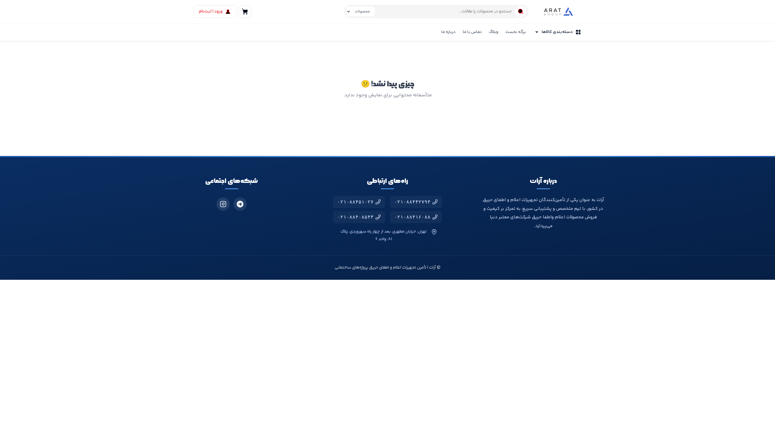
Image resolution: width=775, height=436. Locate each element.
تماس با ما (472, 32)
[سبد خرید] (245, 11)
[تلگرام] (240, 204)
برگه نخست (516, 32)
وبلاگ (493, 32)
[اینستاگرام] (223, 204)
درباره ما (448, 32)
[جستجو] (520, 11)
